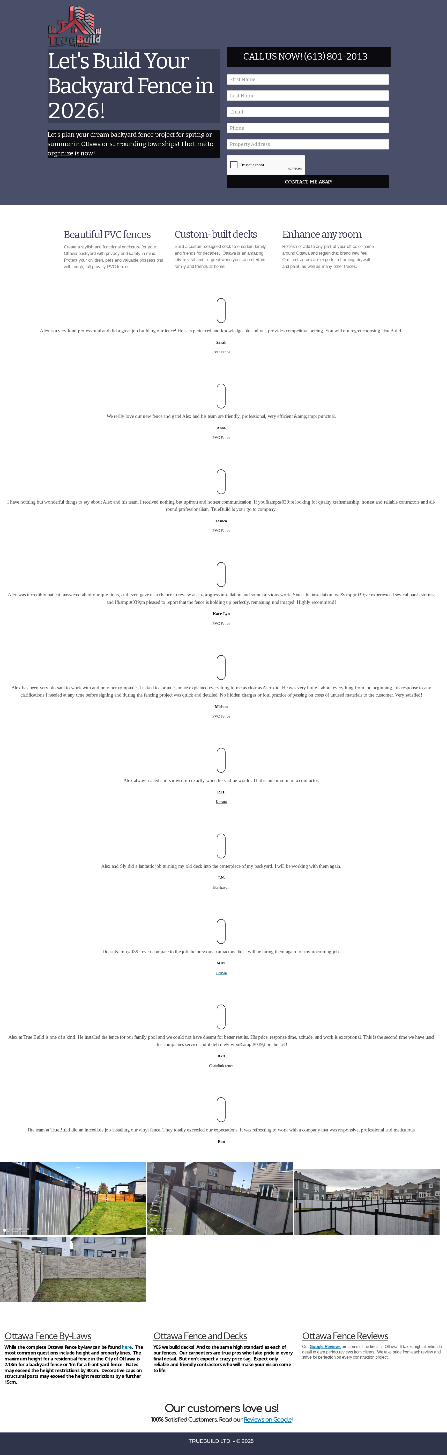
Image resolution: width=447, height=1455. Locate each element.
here (127, 1347)
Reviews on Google (268, 1420)
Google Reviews (325, 1346)
